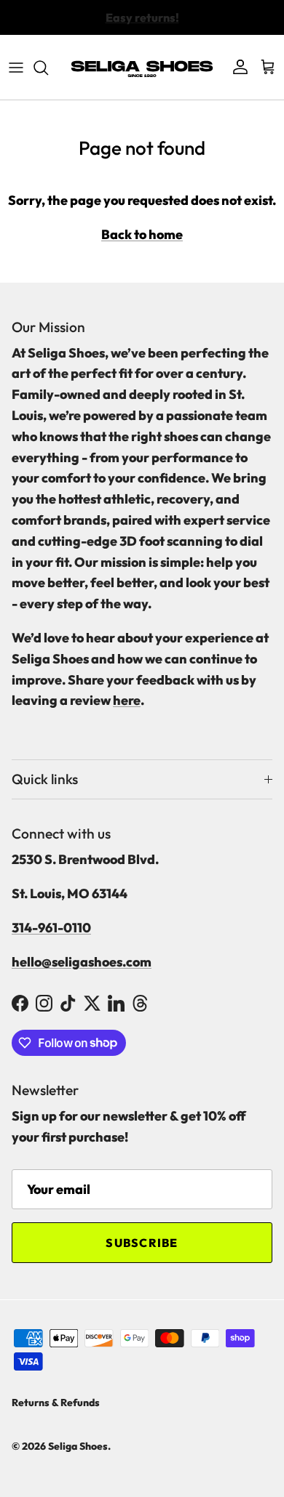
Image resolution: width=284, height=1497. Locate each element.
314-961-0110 (51, 927)
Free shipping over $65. (142, 23)
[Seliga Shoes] (142, 67)
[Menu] (16, 68)
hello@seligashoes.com (81, 961)
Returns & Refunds (56, 1402)
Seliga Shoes (78, 1446)
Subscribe (142, 1242)
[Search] (48, 68)
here (127, 700)
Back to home (142, 234)
